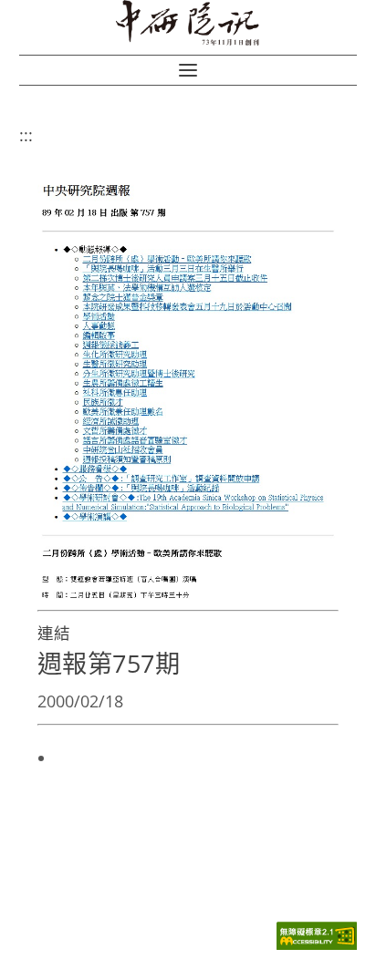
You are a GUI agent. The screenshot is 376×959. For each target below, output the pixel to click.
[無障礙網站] (317, 945)
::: (26, 135)
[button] (188, 70)
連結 (53, 633)
